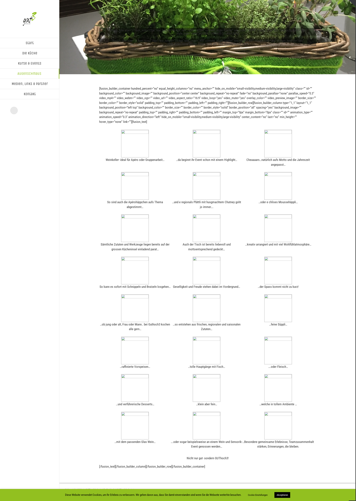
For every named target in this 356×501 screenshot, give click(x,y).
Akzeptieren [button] (282, 495)
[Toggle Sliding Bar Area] (352, 3)
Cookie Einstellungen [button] (258, 495)
